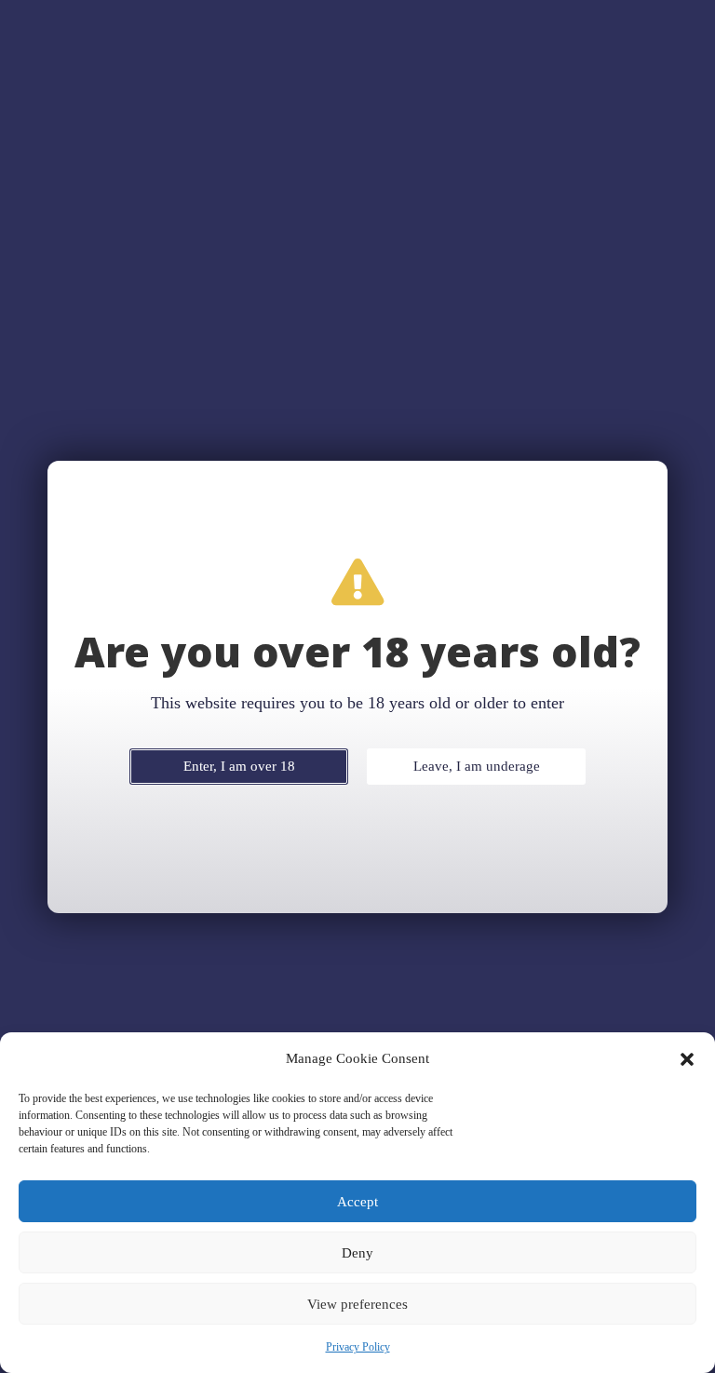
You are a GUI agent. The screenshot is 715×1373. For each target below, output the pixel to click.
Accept (357, 1201)
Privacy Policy (358, 1346)
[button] (687, 1059)
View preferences (357, 1304)
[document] (357, 686)
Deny (357, 1252)
